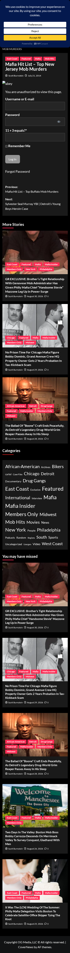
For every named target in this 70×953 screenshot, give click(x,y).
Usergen (27, 544)
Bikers (58, 466)
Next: (32, 203)
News (45, 522)
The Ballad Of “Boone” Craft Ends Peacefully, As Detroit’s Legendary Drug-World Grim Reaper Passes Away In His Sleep (34, 430)
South (41, 537)
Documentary (13, 481)
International (17, 497)
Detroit (33, 406)
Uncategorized (13, 544)
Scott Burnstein (16, 75)
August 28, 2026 (35, 438)
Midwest (30, 342)
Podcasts (10, 537)
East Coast (12, 58)
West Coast (52, 543)
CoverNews (25, 947)
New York (30, 269)
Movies (33, 522)
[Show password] (59, 121)
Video (36, 544)
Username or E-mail (19, 99)
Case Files (17, 474)
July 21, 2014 (34, 75)
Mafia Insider (51, 264)
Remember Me (19, 146)
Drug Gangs (46, 406)
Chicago (11, 337)
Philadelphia (46, 269)
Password (12, 115)
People (31, 530)
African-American (16, 406)
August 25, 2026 (35, 923)
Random (21, 537)
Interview (37, 498)
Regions (31, 538)
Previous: (31, 189)
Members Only (14, 269)
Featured (26, 58)
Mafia (38, 58)
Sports (53, 537)
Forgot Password (17, 171)
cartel (8, 474)
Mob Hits (49, 58)
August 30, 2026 (35, 296)
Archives (45, 467)
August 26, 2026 (35, 848)
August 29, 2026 (35, 369)
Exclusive (35, 489)
